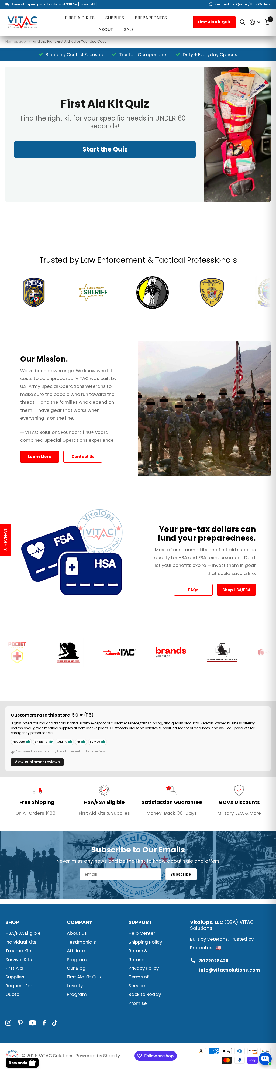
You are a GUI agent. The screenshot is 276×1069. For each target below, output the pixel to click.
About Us (77, 933)
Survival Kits (18, 959)
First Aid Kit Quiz (214, 22)
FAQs (193, 589)
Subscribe (181, 874)
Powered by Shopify (97, 1055)
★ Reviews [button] (5, 539)
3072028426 (214, 961)
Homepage (15, 41)
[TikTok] (54, 1023)
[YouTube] (32, 1022)
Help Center (142, 933)
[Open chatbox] (265, 1058)
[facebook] (44, 1022)
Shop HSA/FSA (236, 589)
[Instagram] (8, 1023)
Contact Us (82, 456)
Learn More (39, 456)
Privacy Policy (144, 968)
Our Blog (76, 968)
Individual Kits (20, 942)
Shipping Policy (145, 942)
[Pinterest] (20, 1023)
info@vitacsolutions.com (229, 970)
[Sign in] (255, 22)
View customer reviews (37, 762)
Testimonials (81, 942)
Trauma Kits (19, 950)
